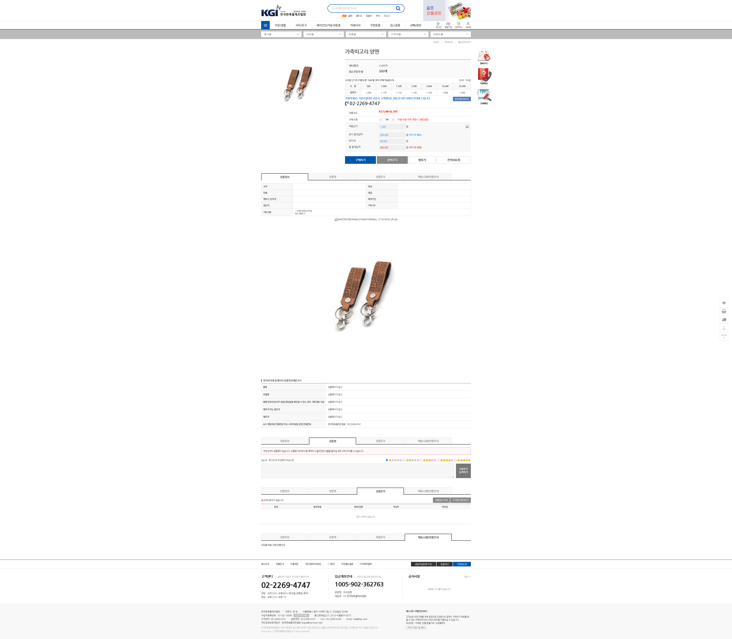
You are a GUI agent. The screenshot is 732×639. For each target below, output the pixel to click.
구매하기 (360, 160)
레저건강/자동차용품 (328, 25)
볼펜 (350, 15)
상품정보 (284, 176)
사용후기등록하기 (463, 470)
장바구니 (392, 160)
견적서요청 (453, 160)
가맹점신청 (462, 564)
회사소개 (265, 564)
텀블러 (369, 15)
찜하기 (422, 160)
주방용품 (375, 25)
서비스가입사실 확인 (416, 627)
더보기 (467, 577)
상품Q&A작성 (441, 500)
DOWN (724, 335)
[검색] (398, 8)
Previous (465, 5)
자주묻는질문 (347, 564)
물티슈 (359, 15)
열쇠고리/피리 (464, 42)
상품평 (332, 176)
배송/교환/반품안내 (428, 176)
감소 (380, 119)
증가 (393, 119)
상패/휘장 (415, 25)
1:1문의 (331, 564)
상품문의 (380, 176)
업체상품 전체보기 (462, 99)
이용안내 (280, 564)
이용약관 (294, 564)
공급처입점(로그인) (423, 564)
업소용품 (395, 25)
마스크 (387, 15)
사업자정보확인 (301, 615)
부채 (378, 15)
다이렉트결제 (366, 564)
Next (469, 5)
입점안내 (445, 564)
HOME (436, 42)
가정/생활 (280, 25)
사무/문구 (301, 25)
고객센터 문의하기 (460, 500)
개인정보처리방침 (313, 564)
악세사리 (355, 25)
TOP (724, 329)
